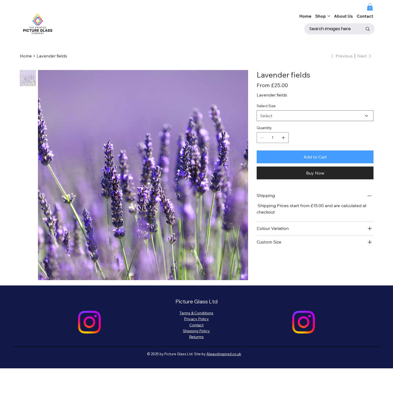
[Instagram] (89, 322)
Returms (196, 336)
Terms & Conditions (196, 313)
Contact (196, 325)
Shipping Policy (196, 330)
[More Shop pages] (329, 16)
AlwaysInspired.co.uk (223, 354)
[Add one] (283, 137)
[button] (370, 6)
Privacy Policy (196, 318)
